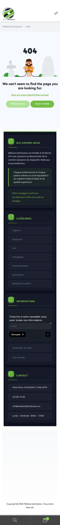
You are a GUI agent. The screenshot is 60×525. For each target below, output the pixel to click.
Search (15, 520)
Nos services (19, 357)
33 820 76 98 (19, 396)
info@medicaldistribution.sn (26, 406)
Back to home (42, 104)
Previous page (18, 104)
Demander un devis (22, 347)
